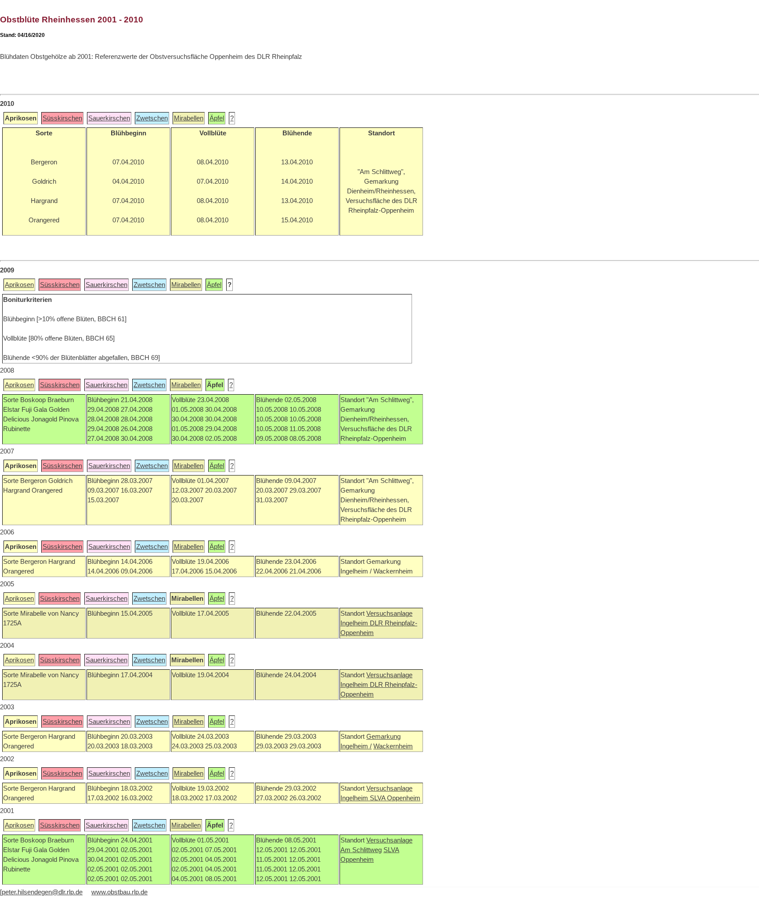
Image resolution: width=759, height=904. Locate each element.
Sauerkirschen (109, 118)
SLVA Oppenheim (395, 798)
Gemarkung (383, 736)
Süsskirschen (62, 118)
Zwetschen (152, 118)
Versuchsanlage (389, 613)
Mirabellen (188, 118)
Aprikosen (19, 284)
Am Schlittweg (361, 849)
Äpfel (217, 118)
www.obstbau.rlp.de (119, 892)
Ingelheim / (356, 746)
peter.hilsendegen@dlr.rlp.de (42, 892)
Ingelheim (355, 623)
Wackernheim (393, 746)
